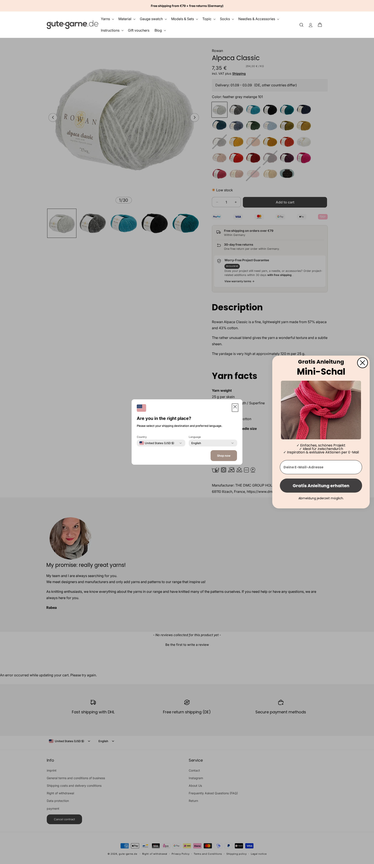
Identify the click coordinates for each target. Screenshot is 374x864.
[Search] (301, 24)
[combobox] (156, 443)
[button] (321, 24)
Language (195, 436)
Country (142, 436)
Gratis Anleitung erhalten (321, 486)
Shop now (224, 455)
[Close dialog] (362, 362)
